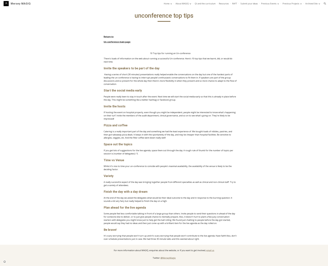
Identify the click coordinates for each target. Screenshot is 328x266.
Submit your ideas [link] (249, 3)
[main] (164, 17)
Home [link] (167, 3)
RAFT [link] (234, 3)
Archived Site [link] (311, 3)
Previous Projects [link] (291, 3)
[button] (325, 4)
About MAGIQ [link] (182, 3)
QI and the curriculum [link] (205, 3)
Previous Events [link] (268, 3)
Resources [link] (224, 3)
